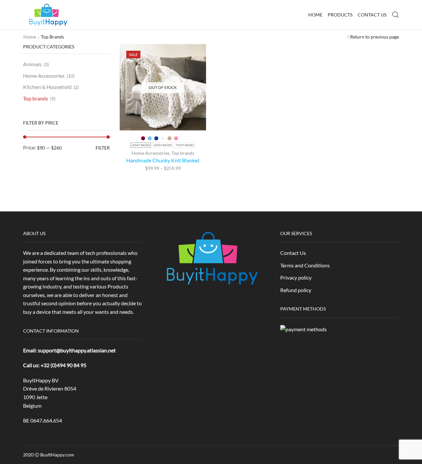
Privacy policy (296, 277)
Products (340, 14)
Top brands (182, 153)
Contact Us (293, 253)
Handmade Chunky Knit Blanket (162, 160)
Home (315, 14)
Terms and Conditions (305, 265)
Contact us (372, 14)
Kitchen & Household (47, 87)
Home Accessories (150, 153)
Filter (103, 147)
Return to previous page (374, 37)
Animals (32, 64)
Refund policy (295, 290)
